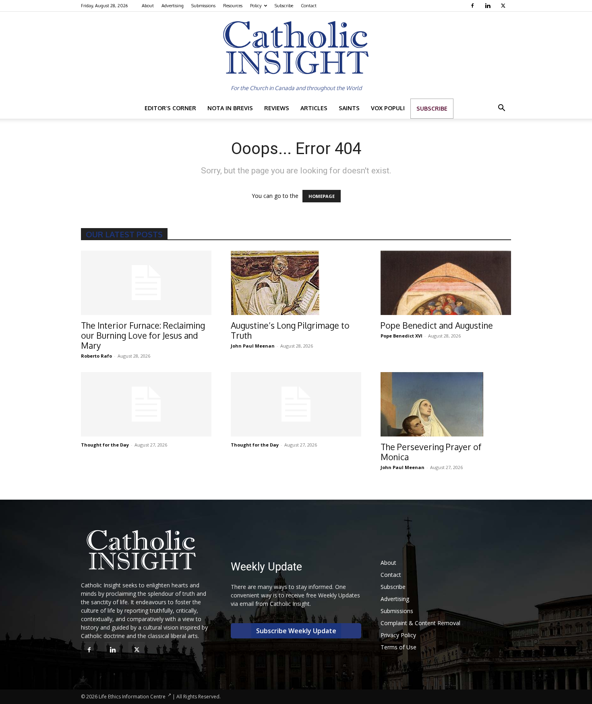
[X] (504, 5)
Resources (232, 5)
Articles (313, 108)
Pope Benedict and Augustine (437, 325)
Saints (349, 108)
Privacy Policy (398, 635)
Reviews (276, 108)
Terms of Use (398, 647)
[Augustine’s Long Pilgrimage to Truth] (296, 283)
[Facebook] (473, 5)
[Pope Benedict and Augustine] (446, 283)
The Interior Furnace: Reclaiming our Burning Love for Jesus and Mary (143, 335)
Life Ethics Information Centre (132, 696)
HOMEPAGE (321, 196)
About (148, 5)
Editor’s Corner (170, 108)
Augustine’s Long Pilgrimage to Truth (290, 330)
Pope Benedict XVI (401, 336)
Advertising (172, 5)
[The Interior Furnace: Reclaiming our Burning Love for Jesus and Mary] (146, 283)
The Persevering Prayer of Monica (431, 451)
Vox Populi (388, 108)
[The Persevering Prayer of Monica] (446, 404)
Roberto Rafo (96, 356)
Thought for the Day (105, 445)
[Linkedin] (489, 5)
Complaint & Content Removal (420, 623)
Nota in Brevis (230, 108)
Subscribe (284, 5)
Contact (309, 5)
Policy (255, 5)
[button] (501, 109)
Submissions (203, 5)
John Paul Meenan (253, 346)
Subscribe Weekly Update (296, 630)
